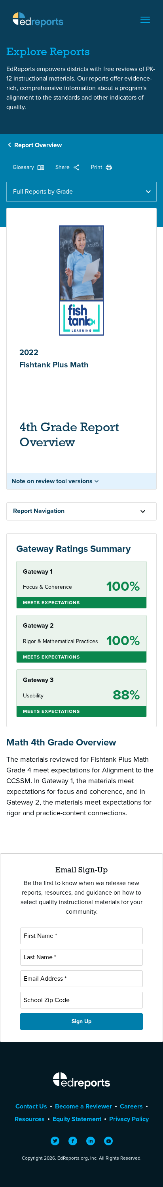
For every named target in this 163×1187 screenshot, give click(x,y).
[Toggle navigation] (145, 20)
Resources (30, 1119)
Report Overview (38, 145)
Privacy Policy (129, 1119)
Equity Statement (77, 1119)
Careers (131, 1106)
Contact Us (31, 1106)
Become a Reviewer (83, 1106)
